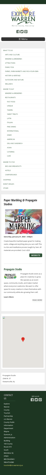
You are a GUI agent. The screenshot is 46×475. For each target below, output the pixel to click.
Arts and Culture (12, 55)
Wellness (9, 84)
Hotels (8, 170)
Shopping (7, 180)
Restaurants (10, 98)
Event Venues (8, 184)
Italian (10, 123)
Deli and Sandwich (14, 143)
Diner (9, 135)
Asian (9, 148)
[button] (23, 339)
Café (9, 156)
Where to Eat (8, 89)
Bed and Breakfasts (13, 166)
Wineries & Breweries (13, 59)
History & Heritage (12, 76)
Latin (9, 118)
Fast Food (11, 102)
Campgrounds (11, 175)
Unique (10, 106)
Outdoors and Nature (14, 80)
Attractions (10, 63)
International (13, 131)
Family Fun (9, 67)
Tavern (10, 110)
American (11, 139)
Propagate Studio (13, 269)
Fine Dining (11, 127)
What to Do (8, 50)
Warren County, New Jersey (23, 26)
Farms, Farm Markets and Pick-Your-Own (21, 71)
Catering (10, 152)
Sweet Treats (12, 114)
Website (35, 255)
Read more (37, 300)
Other (5, 188)
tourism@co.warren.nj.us (13, 465)
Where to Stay (9, 162)
